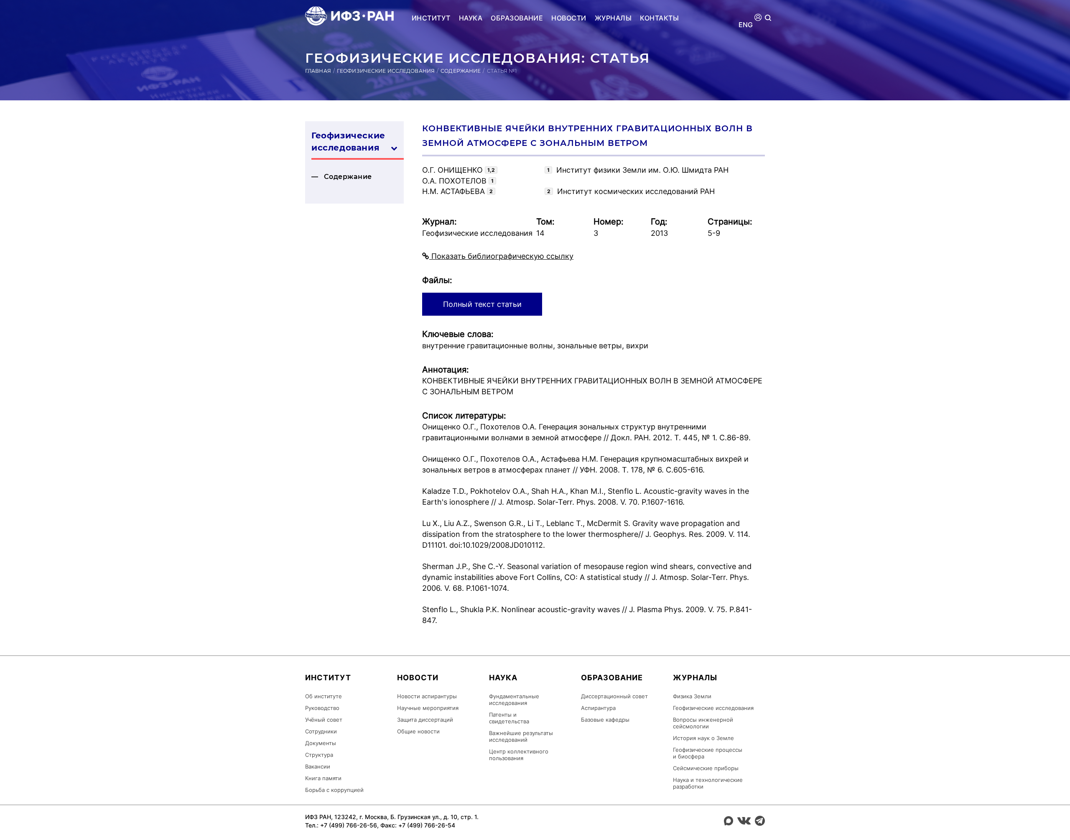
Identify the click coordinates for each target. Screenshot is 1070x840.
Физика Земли (692, 696)
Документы (320, 743)
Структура (319, 754)
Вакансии (317, 766)
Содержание (461, 71)
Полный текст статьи (482, 304)
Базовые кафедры (605, 719)
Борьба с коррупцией (334, 789)
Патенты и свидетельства (509, 718)
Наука (470, 18)
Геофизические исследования (386, 71)
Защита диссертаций (425, 719)
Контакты (659, 18)
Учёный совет (323, 719)
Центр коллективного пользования (518, 754)
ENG (746, 25)
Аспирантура (598, 708)
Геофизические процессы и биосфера (707, 753)
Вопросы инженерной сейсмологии (703, 723)
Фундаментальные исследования (514, 699)
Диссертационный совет (614, 696)
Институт (431, 18)
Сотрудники (321, 731)
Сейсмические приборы (706, 768)
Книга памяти (323, 778)
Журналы (613, 18)
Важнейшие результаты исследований (521, 736)
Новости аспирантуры (427, 696)
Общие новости (418, 731)
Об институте (323, 696)
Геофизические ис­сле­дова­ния (348, 141)
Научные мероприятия (428, 708)
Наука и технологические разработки (708, 783)
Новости (568, 18)
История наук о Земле (703, 738)
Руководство (322, 708)
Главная (318, 71)
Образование (517, 18)
